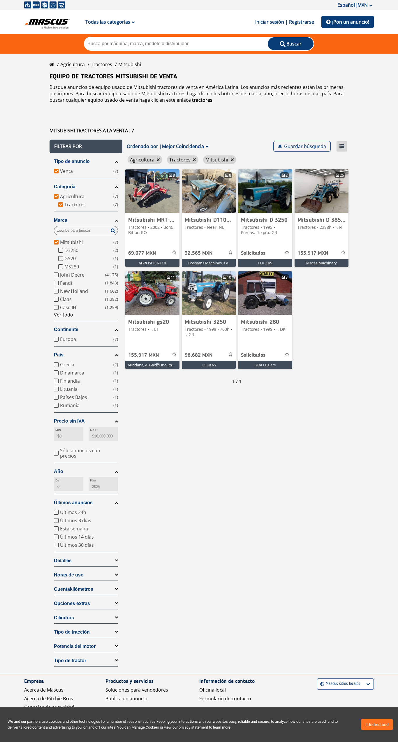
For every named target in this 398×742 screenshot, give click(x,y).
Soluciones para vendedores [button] (136, 690)
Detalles (63, 560)
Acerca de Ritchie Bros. (49, 698)
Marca (60, 220)
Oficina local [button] (212, 690)
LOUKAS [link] (265, 262)
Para (93, 480)
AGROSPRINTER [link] (152, 262)
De (57, 480)
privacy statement (193, 727)
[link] (152, 191)
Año (58, 471)
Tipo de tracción (72, 632)
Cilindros (64, 617)
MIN (58, 430)
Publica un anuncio (126, 698)
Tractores (101, 64)
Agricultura (72, 64)
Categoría (64, 186)
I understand (377, 724)
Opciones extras (72, 603)
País (59, 354)
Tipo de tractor (70, 660)
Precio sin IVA (69, 421)
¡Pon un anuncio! (350, 22)
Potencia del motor (75, 646)
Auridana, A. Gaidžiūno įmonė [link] (153, 365)
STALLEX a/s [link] (265, 365)
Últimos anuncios (73, 502)
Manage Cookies (145, 727)
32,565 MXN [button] (199, 253)
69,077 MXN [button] (142, 253)
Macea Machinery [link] (321, 262)
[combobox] (321, 683)
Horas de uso (69, 574)
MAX (93, 430)
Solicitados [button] (253, 253)
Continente (66, 329)
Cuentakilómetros (73, 589)
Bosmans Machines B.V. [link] (208, 262)
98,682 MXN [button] (199, 355)
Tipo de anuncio (72, 161)
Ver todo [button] (63, 315)
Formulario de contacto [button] (225, 698)
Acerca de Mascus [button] (44, 690)
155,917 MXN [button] (312, 253)
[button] (86, 146)
